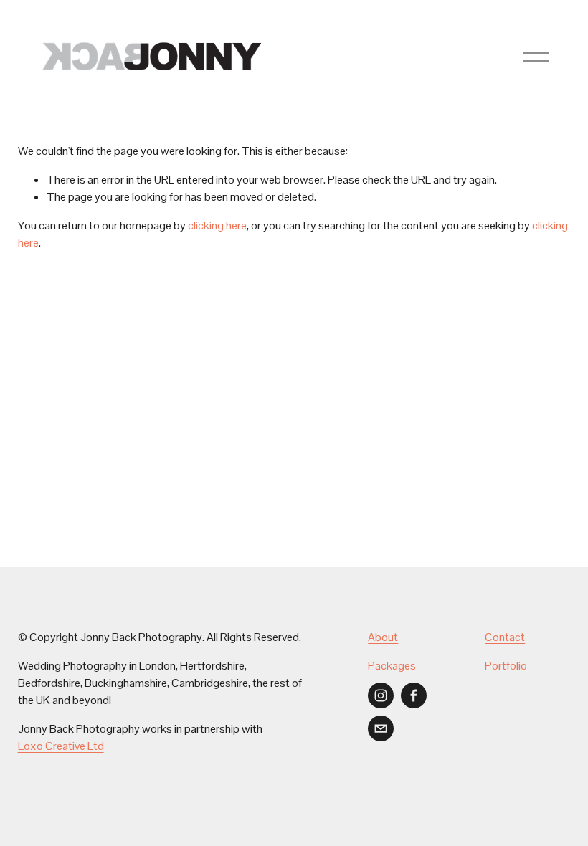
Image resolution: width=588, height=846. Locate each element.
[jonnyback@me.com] (381, 728)
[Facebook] (414, 695)
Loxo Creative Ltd (61, 746)
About (383, 637)
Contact (505, 637)
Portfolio (506, 665)
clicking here (217, 225)
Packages (392, 665)
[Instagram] (381, 695)
